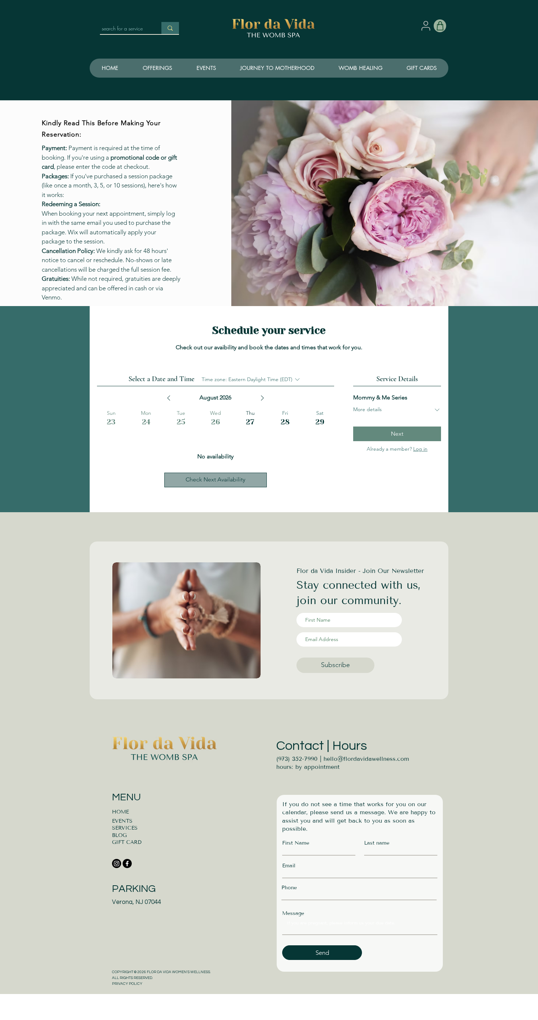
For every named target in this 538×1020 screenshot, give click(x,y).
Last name (376, 843)
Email (288, 865)
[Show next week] (262, 398)
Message (293, 913)
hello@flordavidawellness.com (366, 758)
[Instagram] (116, 863)
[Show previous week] (168, 398)
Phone (289, 887)
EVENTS (122, 821)
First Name (295, 843)
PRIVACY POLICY (127, 984)
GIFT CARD (127, 842)
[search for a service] (170, 28)
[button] (277, 68)
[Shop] (440, 25)
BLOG (119, 835)
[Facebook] (127, 863)
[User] (425, 25)
